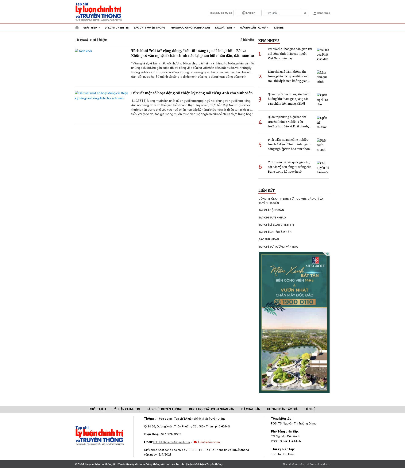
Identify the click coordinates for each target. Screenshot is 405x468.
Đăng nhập (323, 13)
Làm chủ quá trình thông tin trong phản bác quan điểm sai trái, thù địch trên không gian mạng (288, 76)
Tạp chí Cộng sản (271, 210)
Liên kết (266, 190)
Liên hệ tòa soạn (209, 442)
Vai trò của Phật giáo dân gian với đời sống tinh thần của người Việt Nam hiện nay (290, 53)
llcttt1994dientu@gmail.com (171, 442)
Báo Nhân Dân (268, 239)
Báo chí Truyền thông (149, 27)
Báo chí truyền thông (164, 409)
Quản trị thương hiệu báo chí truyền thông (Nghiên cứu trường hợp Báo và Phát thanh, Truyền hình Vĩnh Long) (288, 122)
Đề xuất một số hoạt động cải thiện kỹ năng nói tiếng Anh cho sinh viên (192, 93)
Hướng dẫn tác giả (253, 27)
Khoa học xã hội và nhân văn (190, 27)
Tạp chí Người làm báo (275, 232)
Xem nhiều (268, 40)
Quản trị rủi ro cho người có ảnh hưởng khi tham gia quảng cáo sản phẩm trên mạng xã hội (289, 99)
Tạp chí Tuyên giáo (272, 217)
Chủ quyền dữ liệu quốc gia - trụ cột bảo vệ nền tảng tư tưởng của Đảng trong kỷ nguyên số (289, 167)
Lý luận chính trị (116, 27)
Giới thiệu (90, 27)
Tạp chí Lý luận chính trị (276, 224)
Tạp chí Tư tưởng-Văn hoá (278, 246)
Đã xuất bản (223, 27)
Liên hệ (279, 27)
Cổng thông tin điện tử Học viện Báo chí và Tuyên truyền (291, 201)
